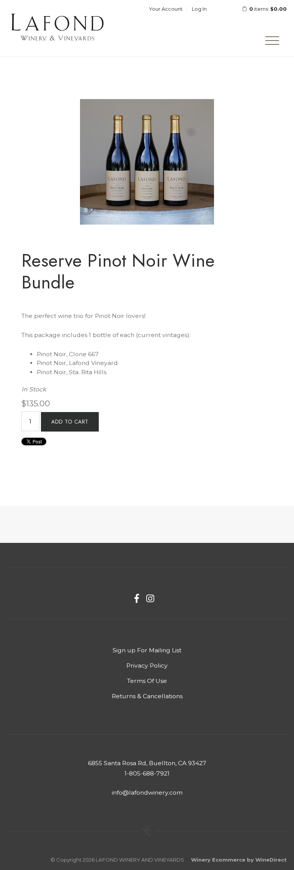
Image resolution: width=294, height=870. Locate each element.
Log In (199, 9)
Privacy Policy (147, 665)
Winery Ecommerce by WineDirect (239, 860)
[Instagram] (150, 598)
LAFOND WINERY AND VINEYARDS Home (57, 28)
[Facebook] (136, 598)
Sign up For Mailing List (147, 650)
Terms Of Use (147, 680)
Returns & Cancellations (147, 696)
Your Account (166, 9)
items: (268, 9)
